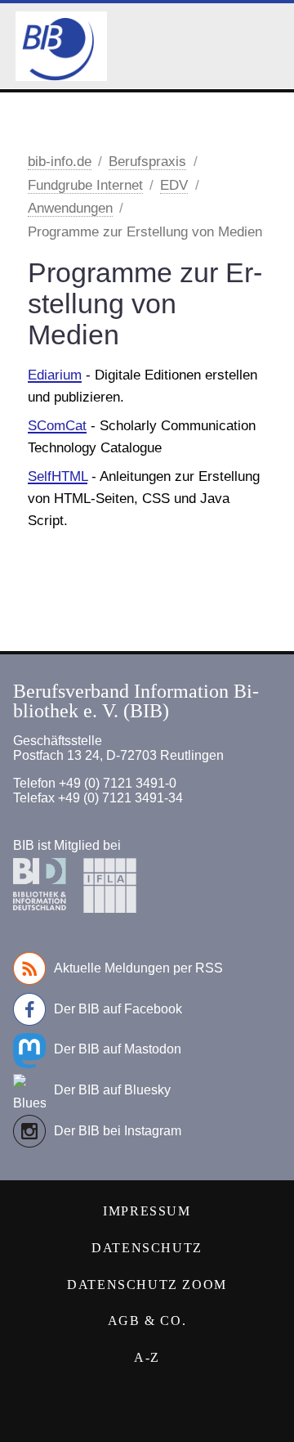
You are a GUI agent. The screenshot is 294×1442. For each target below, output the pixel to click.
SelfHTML (57, 476)
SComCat (57, 425)
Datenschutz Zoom (147, 1285)
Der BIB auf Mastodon (117, 1049)
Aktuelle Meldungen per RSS (138, 968)
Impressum (146, 1211)
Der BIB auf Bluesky (112, 1090)
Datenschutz (147, 1248)
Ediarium (55, 375)
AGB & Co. (147, 1320)
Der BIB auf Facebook (118, 1009)
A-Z (147, 1357)
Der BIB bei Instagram (117, 1131)
